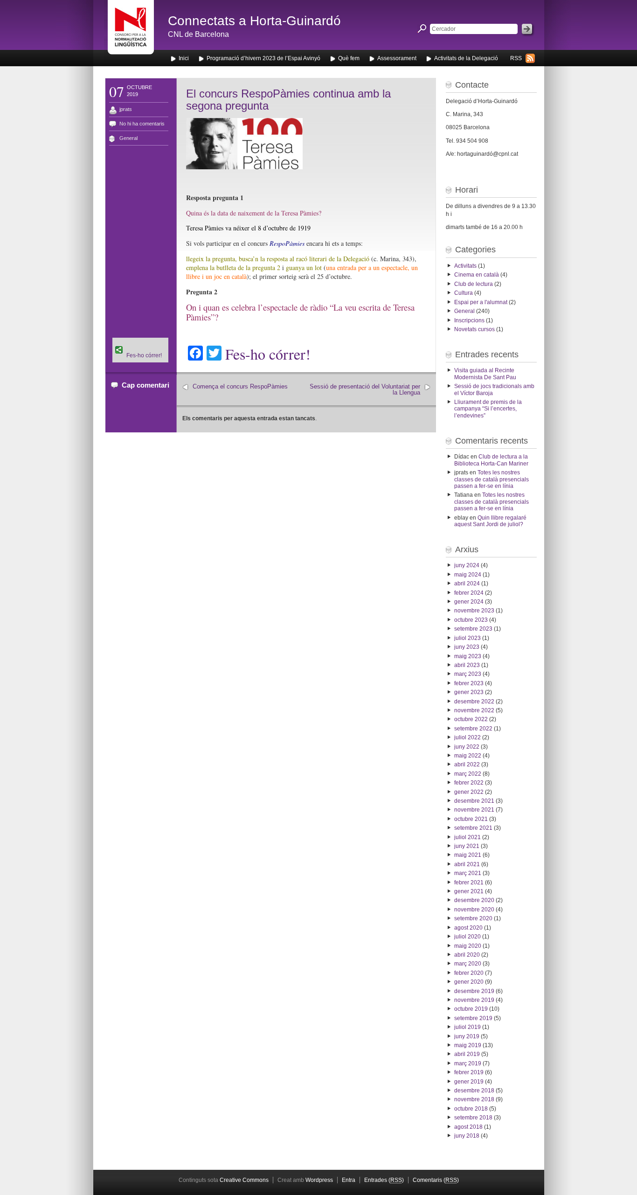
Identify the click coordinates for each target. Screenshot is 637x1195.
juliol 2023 (467, 638)
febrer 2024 (469, 593)
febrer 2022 (469, 782)
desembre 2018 (474, 1090)
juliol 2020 (467, 936)
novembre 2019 (474, 1000)
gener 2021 (469, 891)
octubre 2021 (471, 819)
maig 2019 (467, 1045)
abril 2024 (467, 583)
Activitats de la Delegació (466, 58)
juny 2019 (466, 1036)
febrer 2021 (469, 882)
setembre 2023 (473, 628)
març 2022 (467, 774)
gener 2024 (469, 601)
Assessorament (396, 58)
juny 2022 (466, 746)
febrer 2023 (469, 683)
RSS (516, 58)
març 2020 (467, 963)
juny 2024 (466, 565)
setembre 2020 (473, 918)
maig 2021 (467, 855)
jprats (125, 109)
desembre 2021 (474, 801)
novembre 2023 (474, 610)
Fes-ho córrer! (268, 354)
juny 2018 (466, 1135)
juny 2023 (466, 647)
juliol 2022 (467, 737)
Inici (184, 58)
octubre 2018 (471, 1108)
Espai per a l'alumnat (480, 302)
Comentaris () (436, 1180)
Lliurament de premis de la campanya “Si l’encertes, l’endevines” (488, 409)
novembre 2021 (474, 809)
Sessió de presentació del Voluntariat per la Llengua (365, 389)
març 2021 (467, 873)
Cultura (463, 293)
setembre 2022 (473, 728)
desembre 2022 (474, 701)
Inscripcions (469, 320)
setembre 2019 (473, 1018)
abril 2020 (467, 955)
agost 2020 (468, 927)
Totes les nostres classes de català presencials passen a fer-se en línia (491, 479)
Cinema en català (476, 274)
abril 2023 (467, 665)
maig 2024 (467, 574)
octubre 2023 (471, 620)
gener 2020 (469, 982)
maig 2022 (467, 755)
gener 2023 (469, 692)
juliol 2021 (467, 837)
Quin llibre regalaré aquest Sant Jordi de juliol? (490, 521)
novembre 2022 (474, 710)
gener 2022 (469, 792)
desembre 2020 (474, 900)
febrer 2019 (469, 1072)
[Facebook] (140, 340)
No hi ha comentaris (142, 123)
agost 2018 (468, 1127)
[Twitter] (140, 346)
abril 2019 (467, 1054)
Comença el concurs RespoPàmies (240, 386)
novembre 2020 (474, 909)
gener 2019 (469, 1081)
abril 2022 (467, 764)
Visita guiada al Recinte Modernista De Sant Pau (485, 373)
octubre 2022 (471, 719)
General (128, 138)
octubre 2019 (471, 1009)
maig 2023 (467, 656)
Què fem (349, 58)
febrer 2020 (469, 973)
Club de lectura (473, 284)
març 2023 (467, 674)
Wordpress (319, 1180)
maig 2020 (467, 946)
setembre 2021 (473, 828)
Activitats (465, 266)
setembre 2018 (473, 1117)
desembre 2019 (474, 991)
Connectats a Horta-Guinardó (254, 21)
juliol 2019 (467, 1027)
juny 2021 (466, 846)
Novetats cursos (474, 329)
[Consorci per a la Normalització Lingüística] (131, 32)
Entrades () (384, 1180)
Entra (348, 1180)
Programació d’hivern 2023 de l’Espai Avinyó (263, 58)
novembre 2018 (474, 1099)
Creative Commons (244, 1180)
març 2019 (467, 1063)
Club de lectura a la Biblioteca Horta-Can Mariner (491, 459)
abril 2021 (467, 864)
